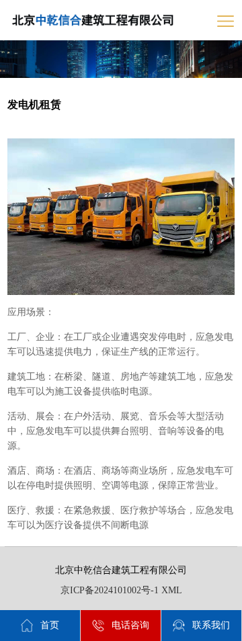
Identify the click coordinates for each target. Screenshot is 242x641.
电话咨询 (130, 625)
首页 (49, 625)
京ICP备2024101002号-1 (110, 590)
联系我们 (211, 625)
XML (171, 590)
